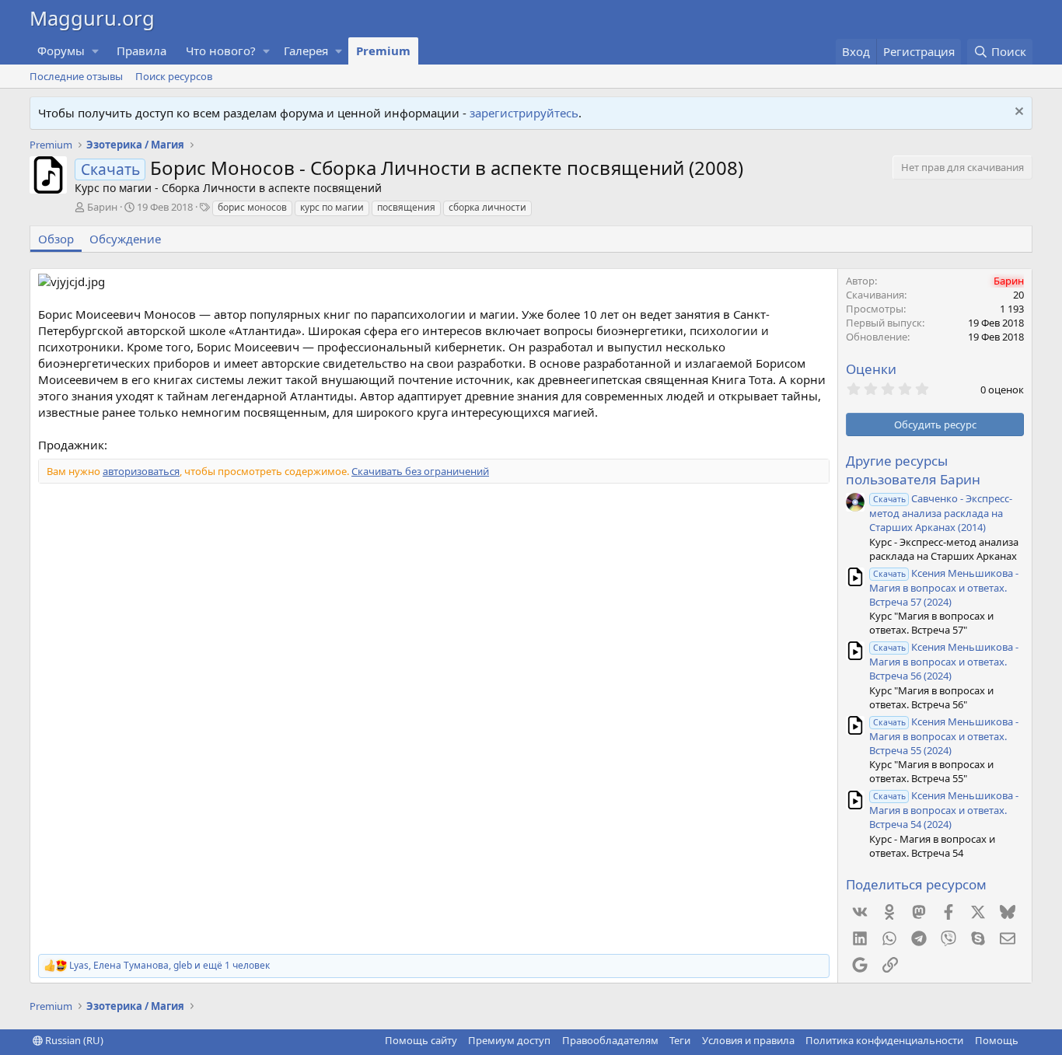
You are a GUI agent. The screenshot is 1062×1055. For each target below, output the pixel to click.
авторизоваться (141, 471)
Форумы (61, 50)
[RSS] (1029, 1040)
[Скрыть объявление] (1017, 113)
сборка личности (487, 207)
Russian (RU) (73, 1040)
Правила (141, 50)
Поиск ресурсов (173, 76)
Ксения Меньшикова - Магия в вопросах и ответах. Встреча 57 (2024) (943, 587)
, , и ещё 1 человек (169, 965)
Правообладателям (610, 1040)
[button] (95, 51)
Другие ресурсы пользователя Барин (913, 470)
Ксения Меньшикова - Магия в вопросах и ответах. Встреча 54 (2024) (943, 809)
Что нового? (221, 50)
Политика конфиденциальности (884, 1040)
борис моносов (252, 207)
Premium (383, 50)
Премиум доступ (509, 1040)
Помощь (996, 1040)
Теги (679, 1040)
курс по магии (332, 207)
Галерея (306, 50)
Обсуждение (125, 238)
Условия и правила (748, 1040)
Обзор (56, 238)
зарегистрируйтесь (524, 113)
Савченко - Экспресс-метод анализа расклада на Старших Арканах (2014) (940, 512)
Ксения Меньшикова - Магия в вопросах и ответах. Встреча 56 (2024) (943, 661)
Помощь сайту (421, 1040)
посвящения (406, 207)
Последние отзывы (76, 76)
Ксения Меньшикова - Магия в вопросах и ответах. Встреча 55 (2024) (943, 735)
